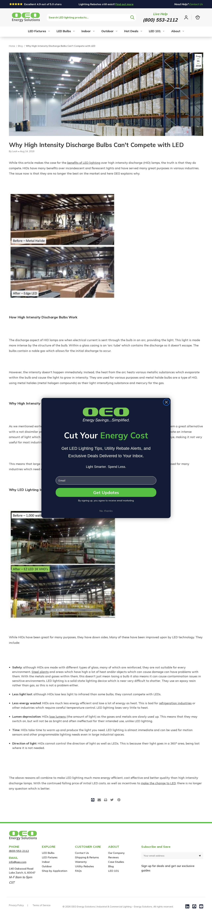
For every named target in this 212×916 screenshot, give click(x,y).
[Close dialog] (166, 402)
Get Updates (106, 492)
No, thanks (106, 510)
